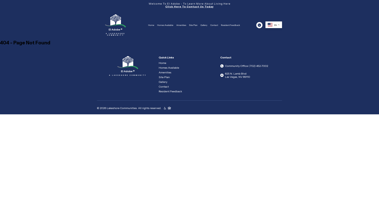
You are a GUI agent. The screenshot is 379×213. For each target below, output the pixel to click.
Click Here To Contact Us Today (189, 6)
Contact (214, 25)
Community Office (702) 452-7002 (246, 66)
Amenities (181, 25)
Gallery (203, 25)
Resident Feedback (230, 25)
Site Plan (193, 25)
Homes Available (165, 25)
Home (151, 25)
